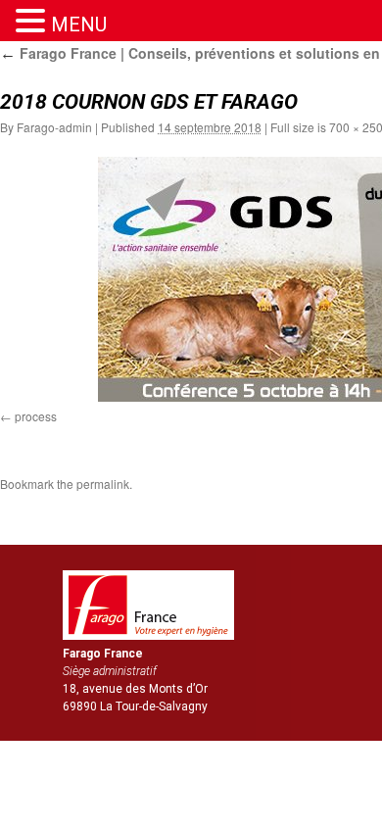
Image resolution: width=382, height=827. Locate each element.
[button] (33, 21)
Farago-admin (54, 127)
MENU (79, 24)
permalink (102, 483)
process (36, 416)
